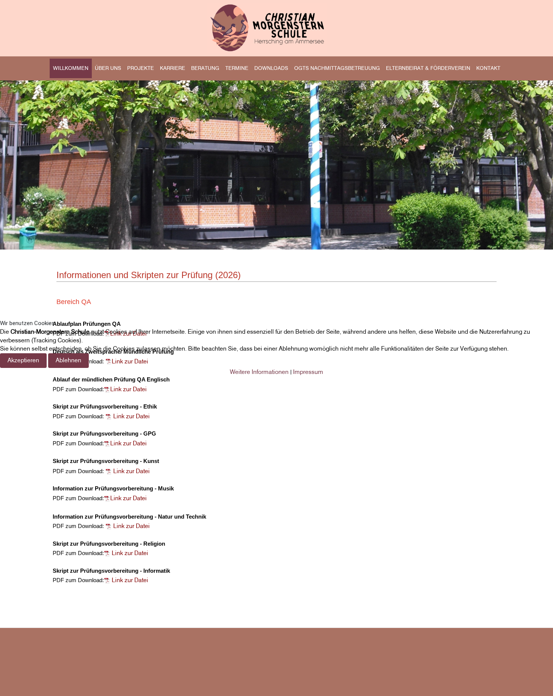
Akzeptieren (23, 360)
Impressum (308, 371)
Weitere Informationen (259, 371)
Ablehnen (68, 360)
